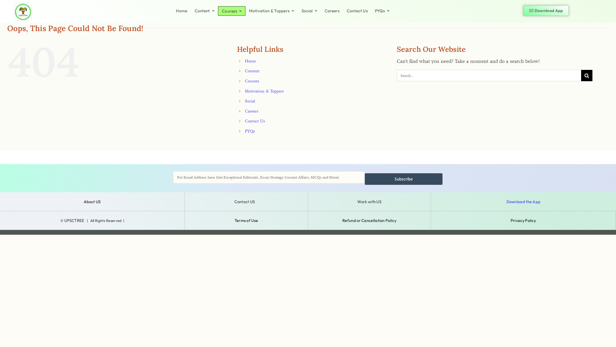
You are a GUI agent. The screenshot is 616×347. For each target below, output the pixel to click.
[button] (204, 10)
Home (181, 10)
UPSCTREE (74, 220)
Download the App (524, 201)
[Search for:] (489, 75)
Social (307, 10)
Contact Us (357, 10)
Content (202, 10)
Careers (332, 10)
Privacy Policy (523, 220)
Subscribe (404, 179)
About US (92, 201)
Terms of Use (246, 220)
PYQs (380, 10)
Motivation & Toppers (269, 10)
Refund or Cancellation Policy (369, 220)
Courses (229, 10)
